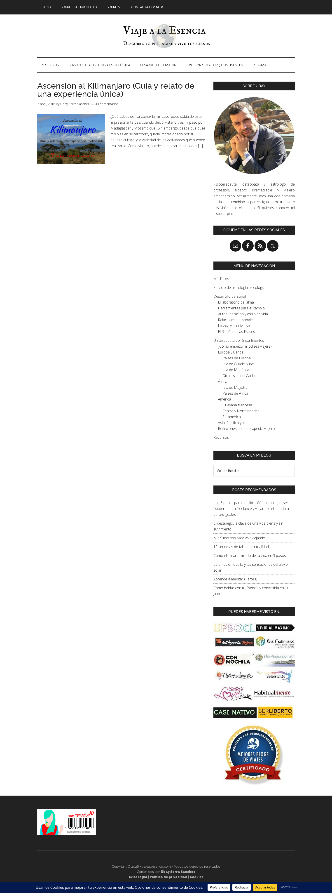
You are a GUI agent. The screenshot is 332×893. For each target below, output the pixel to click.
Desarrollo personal (229, 296)
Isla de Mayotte (235, 387)
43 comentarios (106, 104)
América (224, 399)
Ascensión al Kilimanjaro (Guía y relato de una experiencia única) (115, 90)
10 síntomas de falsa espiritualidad (241, 546)
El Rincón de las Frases (236, 331)
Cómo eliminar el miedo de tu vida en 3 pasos (249, 555)
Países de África (235, 393)
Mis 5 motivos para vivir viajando (239, 537)
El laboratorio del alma (236, 302)
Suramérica (231, 416)
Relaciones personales (236, 319)
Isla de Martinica (235, 369)
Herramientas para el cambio (241, 308)
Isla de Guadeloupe (238, 363)
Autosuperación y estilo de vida (243, 313)
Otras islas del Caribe (239, 375)
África (222, 381)
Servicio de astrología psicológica (240, 287)
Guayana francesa (237, 405)
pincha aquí (236, 213)
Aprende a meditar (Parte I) (235, 579)
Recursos (221, 437)
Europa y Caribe (230, 352)
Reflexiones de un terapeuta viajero (246, 428)
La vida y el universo (234, 325)
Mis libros (221, 278)
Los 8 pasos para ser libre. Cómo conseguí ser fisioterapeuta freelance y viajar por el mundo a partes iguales (251, 508)
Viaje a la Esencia (166, 36)
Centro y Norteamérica (241, 410)
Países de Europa (236, 358)
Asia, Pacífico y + (231, 422)
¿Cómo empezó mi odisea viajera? (245, 346)
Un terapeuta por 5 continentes (238, 340)
